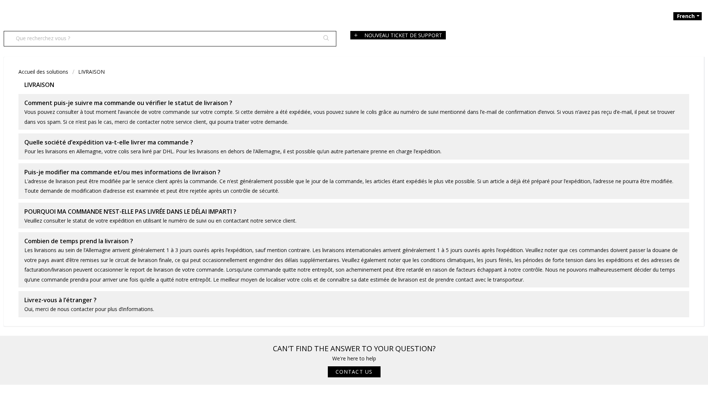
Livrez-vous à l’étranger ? (60, 300)
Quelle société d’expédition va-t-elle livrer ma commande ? (108, 142)
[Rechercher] (323, 38)
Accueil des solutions (44, 71)
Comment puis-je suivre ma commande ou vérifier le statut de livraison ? (128, 103)
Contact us (354, 371)
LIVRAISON (91, 71)
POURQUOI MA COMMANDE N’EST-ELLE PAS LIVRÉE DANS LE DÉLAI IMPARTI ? (130, 211)
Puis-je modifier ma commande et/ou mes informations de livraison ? (122, 172)
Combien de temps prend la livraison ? (78, 241)
